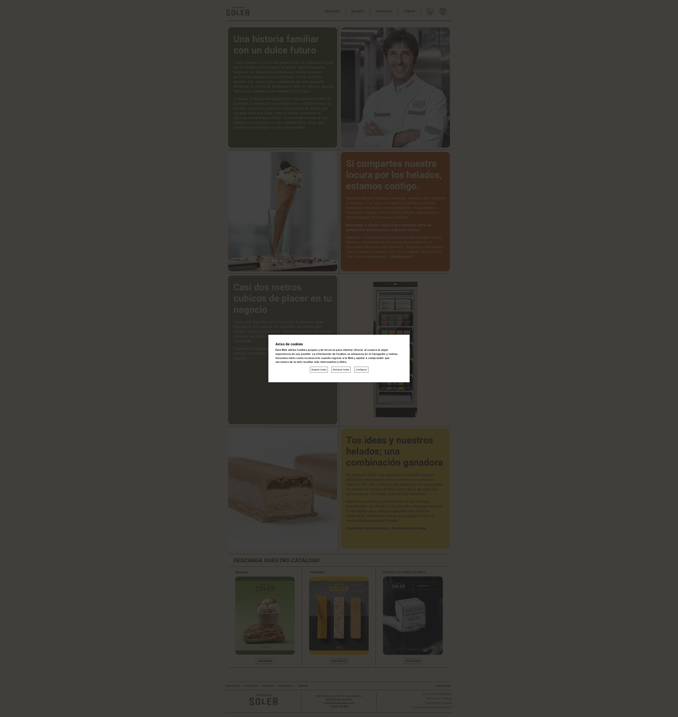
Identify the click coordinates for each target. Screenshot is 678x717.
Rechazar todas (341, 369)
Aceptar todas (318, 369)
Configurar (361, 369)
